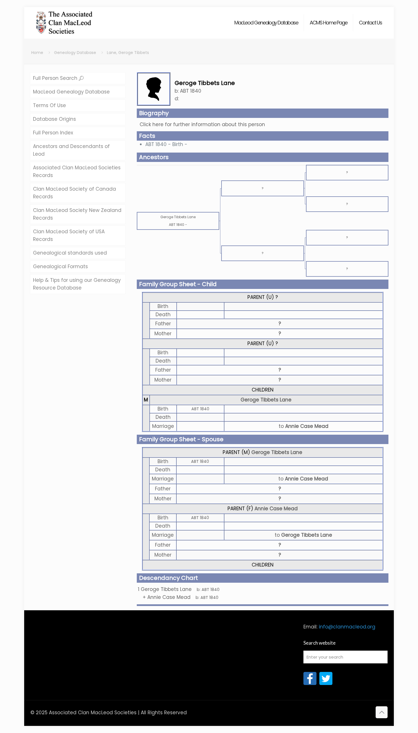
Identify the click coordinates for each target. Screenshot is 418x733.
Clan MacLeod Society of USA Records (69, 235)
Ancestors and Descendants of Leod (71, 150)
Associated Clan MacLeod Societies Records (77, 171)
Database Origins (54, 119)
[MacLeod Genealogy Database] (64, 20)
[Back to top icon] (382, 712)
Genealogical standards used (70, 252)
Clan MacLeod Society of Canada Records (74, 193)
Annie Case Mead (276, 508)
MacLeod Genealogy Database (71, 91)
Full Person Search (56, 78)
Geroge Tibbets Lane (266, 399)
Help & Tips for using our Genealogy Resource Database (77, 284)
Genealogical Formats (60, 266)
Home (37, 52)
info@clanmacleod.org (347, 626)
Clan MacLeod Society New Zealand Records (77, 214)
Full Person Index (53, 132)
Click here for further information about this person (202, 124)
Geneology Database (75, 52)
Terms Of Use (49, 105)
